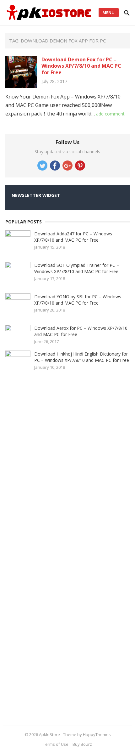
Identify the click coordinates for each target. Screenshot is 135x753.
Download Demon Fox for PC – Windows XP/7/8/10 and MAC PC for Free (81, 66)
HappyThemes (97, 734)
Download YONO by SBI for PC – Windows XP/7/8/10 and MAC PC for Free (77, 300)
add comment (110, 114)
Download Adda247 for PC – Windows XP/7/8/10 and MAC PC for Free (73, 237)
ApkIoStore (49, 734)
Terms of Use (55, 744)
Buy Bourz (82, 744)
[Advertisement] (52, 549)
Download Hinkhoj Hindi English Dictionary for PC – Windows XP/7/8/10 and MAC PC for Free (81, 357)
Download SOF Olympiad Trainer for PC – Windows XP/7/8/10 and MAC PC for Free (76, 268)
